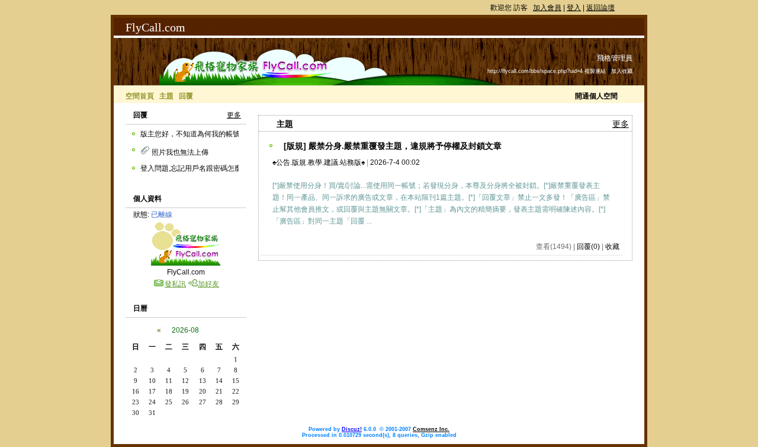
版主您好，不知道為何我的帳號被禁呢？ (204, 134)
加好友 (208, 284)
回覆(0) (588, 246)
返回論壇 (600, 8)
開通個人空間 (596, 96)
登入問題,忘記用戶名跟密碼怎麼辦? (196, 168)
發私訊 (175, 284)
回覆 (186, 96)
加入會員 (547, 8)
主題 (166, 96)
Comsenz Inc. (431, 429)
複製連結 (595, 71)
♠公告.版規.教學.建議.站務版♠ (318, 162)
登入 (574, 8)
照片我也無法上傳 (179, 152)
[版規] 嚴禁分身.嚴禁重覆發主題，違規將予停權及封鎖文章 (393, 146)
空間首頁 (140, 96)
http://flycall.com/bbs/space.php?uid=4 (535, 71)
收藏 (612, 246)
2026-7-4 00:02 (395, 162)
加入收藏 (621, 71)
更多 (234, 115)
